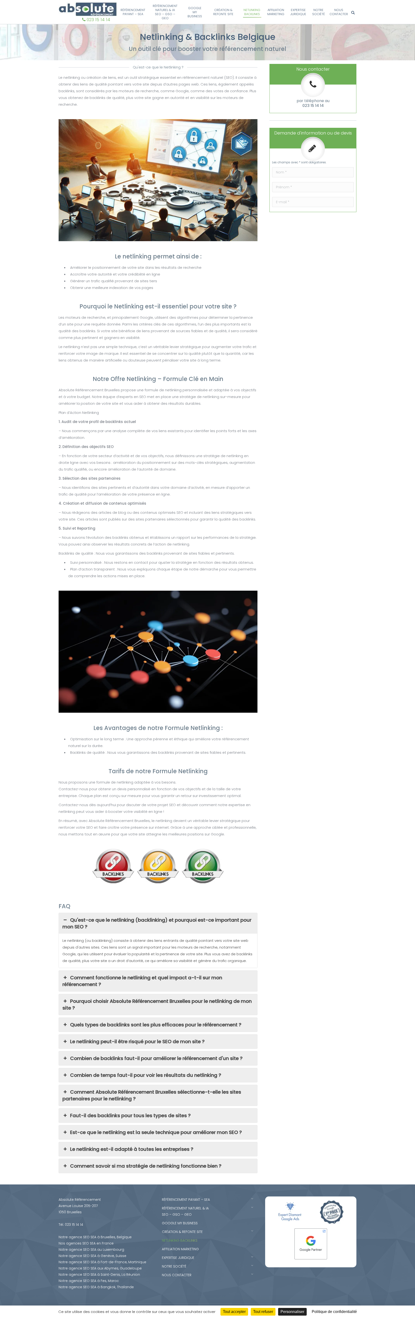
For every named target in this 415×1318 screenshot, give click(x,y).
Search (353, 13)
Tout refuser (263, 1312)
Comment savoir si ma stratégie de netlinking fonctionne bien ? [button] (145, 1166)
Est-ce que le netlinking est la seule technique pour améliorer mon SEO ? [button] (156, 1132)
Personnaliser (292, 1312)
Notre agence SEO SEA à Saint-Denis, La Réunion (99, 1274)
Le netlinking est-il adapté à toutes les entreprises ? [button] (131, 1149)
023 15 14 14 (98, 20)
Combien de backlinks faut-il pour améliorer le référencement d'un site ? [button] (156, 1058)
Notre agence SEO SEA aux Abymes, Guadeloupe (100, 1268)
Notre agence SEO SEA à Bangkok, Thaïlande (96, 1287)
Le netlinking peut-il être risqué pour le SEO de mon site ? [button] (137, 1041)
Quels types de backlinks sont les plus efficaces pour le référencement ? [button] (155, 1024)
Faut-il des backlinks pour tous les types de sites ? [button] (130, 1115)
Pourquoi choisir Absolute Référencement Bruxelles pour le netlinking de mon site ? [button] (157, 1004)
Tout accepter (234, 1312)
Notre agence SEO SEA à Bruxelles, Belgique (95, 1237)
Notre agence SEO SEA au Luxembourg (91, 1249)
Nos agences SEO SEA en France (86, 1243)
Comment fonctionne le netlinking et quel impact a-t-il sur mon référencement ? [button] (142, 981)
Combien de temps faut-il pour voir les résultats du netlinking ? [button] (145, 1075)
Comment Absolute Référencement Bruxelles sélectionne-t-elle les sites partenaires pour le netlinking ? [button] (151, 1095)
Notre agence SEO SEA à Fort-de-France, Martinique (102, 1262)
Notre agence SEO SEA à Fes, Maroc (89, 1280)
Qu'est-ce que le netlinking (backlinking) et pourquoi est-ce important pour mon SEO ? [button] (156, 923)
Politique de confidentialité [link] (334, 1312)
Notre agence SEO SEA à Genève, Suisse (92, 1255)
